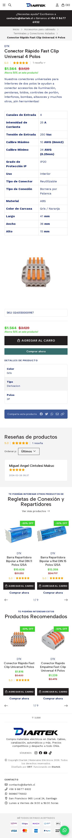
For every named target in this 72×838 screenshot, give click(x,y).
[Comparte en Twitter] (46, 414)
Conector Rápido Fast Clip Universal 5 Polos (19, 665)
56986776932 (18, 793)
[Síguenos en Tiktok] (50, 753)
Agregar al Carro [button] (21, 586)
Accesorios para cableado (39, 29)
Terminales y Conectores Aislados (34, 33)
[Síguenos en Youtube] (45, 753)
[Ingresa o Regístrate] (57, 5)
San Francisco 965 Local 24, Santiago (33, 798)
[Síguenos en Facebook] (41, 753)
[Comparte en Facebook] (41, 414)
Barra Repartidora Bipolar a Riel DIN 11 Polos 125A (19, 561)
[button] (62, 414)
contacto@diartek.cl (22, 784)
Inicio (16, 29)
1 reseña (38, 63)
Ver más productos (34, 511)
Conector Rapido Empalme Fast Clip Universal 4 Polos (53, 666)
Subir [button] (37, 717)
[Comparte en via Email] (57, 414)
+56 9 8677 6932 (20, 789)
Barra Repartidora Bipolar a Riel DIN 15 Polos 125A (53, 561)
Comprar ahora (36, 351)
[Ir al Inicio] (36, 5)
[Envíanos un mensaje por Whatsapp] (64, 830)
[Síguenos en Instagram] (36, 753)
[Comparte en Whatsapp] (52, 414)
